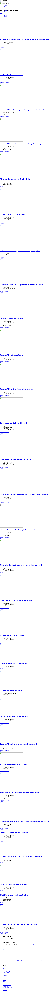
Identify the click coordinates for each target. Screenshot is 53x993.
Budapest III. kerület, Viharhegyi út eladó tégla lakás (18, 924)
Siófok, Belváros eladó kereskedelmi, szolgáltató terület (19, 792)
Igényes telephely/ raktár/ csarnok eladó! (14, 663)
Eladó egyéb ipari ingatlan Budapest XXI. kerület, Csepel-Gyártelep (24, 494)
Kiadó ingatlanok (6, 972)
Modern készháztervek (9, 13)
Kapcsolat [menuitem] (5, 990)
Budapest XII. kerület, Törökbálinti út (13, 214)
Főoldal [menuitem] (4, 980)
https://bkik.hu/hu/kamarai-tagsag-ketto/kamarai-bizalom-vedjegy (29, 960)
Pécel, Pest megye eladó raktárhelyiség (13, 884)
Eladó (1, 48)
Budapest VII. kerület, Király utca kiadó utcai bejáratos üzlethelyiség (24, 821)
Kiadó (1, 13)
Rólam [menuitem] (4, 988)
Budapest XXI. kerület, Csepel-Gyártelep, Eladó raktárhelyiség (22, 110)
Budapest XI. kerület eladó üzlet (11, 355)
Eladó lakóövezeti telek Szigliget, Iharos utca (16, 600)
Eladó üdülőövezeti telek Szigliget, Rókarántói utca (18, 530)
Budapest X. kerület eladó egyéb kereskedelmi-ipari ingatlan (21, 285)
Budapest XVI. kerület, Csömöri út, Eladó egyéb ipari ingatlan (22, 144)
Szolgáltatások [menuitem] (6, 981)
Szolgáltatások (6, 970)
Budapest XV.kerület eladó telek (11, 690)
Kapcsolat (5, 975)
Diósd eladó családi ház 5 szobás (11, 318)
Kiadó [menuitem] (4, 983)
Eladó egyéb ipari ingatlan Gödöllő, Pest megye (17, 459)
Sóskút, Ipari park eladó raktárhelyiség (14, 832)
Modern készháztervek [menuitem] (8, 987)
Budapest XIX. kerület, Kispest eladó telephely (16, 389)
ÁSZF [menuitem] (4, 991)
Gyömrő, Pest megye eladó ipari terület (14, 716)
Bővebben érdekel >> (4, 47)
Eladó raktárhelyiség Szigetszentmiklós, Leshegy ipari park (21, 565)
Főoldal (4, 968)
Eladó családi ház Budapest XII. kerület (14, 423)
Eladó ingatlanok (6, 971)
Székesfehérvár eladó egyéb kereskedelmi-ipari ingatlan (20, 251)
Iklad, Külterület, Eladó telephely (12, 75)
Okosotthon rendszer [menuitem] (7, 986)
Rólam (4, 973)
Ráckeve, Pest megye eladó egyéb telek (13, 764)
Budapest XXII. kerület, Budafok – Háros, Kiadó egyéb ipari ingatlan (24, 39)
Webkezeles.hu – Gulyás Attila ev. (28, 944)
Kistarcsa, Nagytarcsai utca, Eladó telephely (15, 179)
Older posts (3, 933)
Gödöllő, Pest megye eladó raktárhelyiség (14, 895)
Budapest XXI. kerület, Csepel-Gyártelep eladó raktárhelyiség (22, 856)
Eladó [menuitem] (4, 982)
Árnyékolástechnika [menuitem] (7, 985)
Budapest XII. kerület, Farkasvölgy (12, 635)
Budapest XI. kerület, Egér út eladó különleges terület (19, 744)
